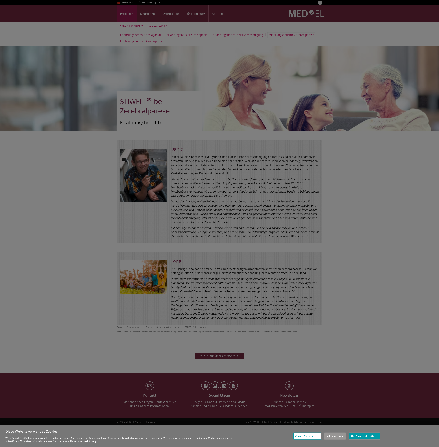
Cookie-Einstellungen (307, 435)
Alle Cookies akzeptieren (364, 435)
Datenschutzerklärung (83, 441)
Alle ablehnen (335, 435)
